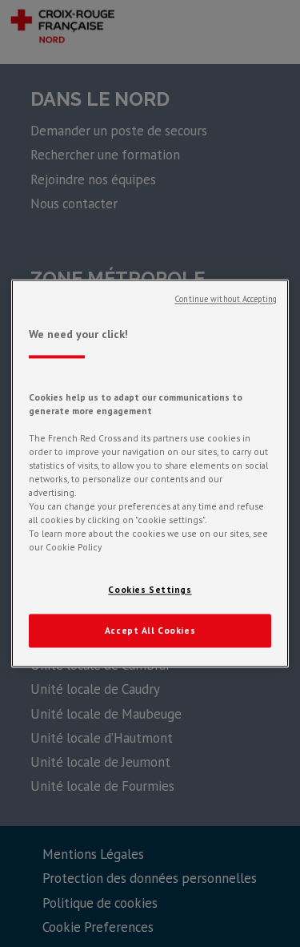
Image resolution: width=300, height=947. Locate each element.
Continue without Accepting (225, 298)
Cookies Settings (149, 590)
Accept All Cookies (150, 631)
